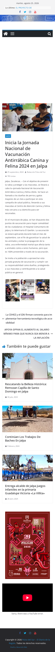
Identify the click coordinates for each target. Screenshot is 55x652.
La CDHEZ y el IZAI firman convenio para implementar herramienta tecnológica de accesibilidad (29, 318)
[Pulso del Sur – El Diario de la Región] (27, 16)
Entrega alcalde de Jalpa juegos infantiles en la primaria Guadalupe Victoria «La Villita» (25, 489)
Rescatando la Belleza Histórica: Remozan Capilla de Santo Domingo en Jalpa (26, 387)
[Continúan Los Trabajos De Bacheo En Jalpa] (27, 407)
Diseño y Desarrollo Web (18, 647)
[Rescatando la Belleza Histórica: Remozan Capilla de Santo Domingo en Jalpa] (27, 355)
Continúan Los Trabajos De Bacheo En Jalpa (22, 438)
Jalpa (8, 136)
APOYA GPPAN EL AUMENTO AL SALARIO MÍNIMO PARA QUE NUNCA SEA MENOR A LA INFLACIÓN (26, 333)
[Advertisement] (27, 74)
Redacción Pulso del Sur (36, 172)
